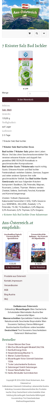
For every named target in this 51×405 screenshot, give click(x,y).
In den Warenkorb (25, 99)
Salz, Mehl (6, 110)
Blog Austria (9, 294)
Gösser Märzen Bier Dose (19, 344)
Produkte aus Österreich (15, 276)
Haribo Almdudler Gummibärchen (23, 373)
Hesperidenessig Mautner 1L (20, 353)
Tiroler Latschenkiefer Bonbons (22, 364)
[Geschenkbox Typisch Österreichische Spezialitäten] (13, 252)
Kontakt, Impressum (13, 281)
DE (37, 3)
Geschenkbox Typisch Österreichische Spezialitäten (13, 236)
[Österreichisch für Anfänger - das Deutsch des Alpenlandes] (38, 252)
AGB (6, 290)
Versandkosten (11, 285)
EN (41, 3)
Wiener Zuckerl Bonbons (18, 356)
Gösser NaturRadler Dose (19, 370)
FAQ (6, 299)
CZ (45, 3)
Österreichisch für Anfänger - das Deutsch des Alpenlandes (38, 236)
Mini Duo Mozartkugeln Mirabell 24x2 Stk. (26, 347)
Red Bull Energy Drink (17, 350)
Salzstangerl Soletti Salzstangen (22, 367)
